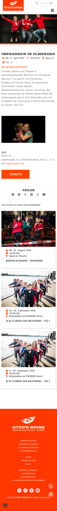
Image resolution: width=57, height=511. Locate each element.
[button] (13, 194)
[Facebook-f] (19, 490)
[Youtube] (50, 3)
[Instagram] (41, 3)
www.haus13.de (15, 163)
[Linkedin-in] (46, 3)
